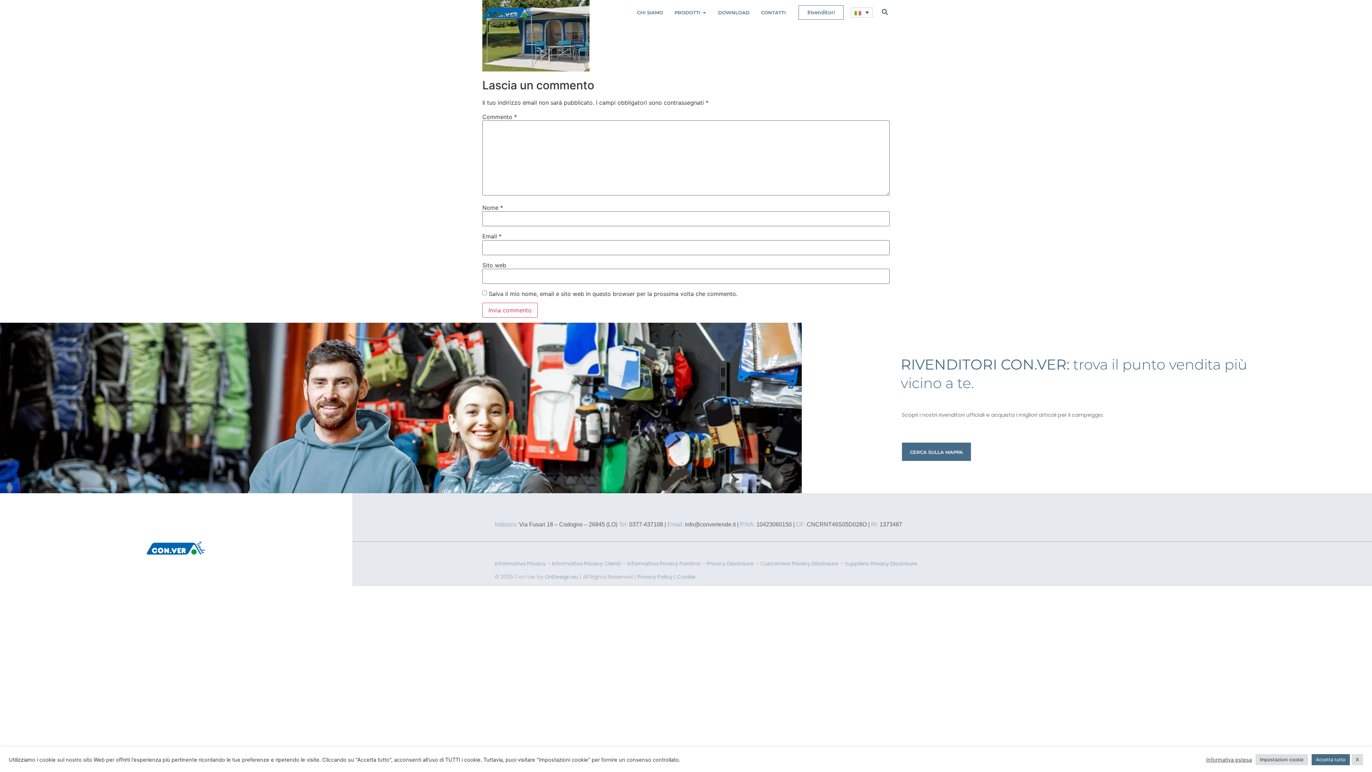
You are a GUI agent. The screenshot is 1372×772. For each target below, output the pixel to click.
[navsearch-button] (885, 11)
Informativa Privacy (520, 563)
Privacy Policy (654, 576)
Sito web (494, 265)
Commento (499, 117)
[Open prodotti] (704, 12)
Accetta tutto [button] (1331, 759)
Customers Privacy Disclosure (799, 563)
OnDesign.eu (561, 576)
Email (492, 236)
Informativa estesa (1229, 760)
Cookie (686, 576)
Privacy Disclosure (730, 563)
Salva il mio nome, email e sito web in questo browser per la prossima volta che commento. (613, 294)
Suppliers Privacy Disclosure (881, 563)
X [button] (1357, 759)
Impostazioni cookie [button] (1282, 759)
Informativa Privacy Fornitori (664, 563)
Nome (492, 208)
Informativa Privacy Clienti (586, 563)
